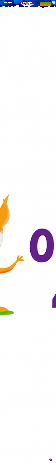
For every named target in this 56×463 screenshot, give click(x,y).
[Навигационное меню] (54, 2)
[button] (45, 3)
